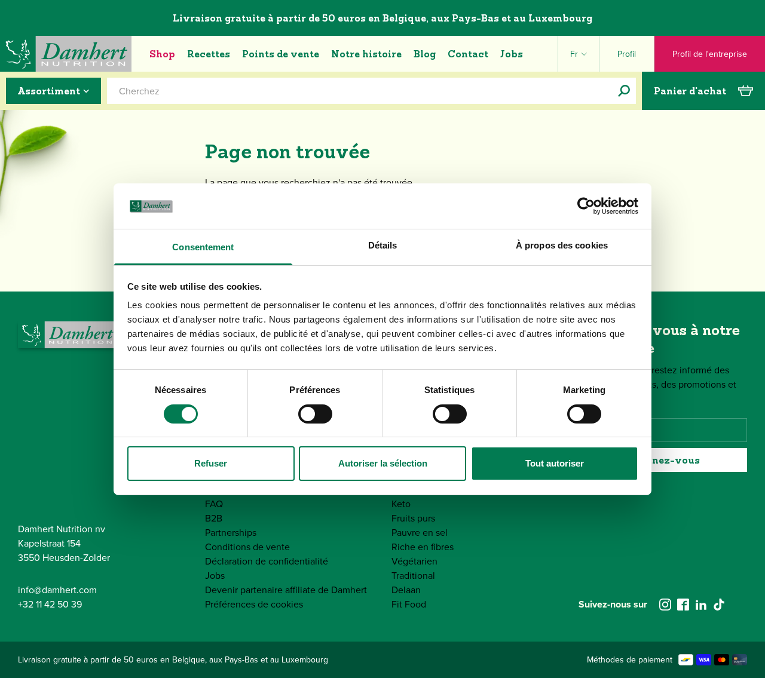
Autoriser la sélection (382, 463)
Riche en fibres (422, 547)
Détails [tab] (382, 245)
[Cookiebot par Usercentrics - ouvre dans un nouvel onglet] (586, 206)
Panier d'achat (690, 90)
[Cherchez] (624, 91)
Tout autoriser (554, 463)
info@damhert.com (57, 590)
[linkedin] (701, 604)
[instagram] (665, 604)
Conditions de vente (247, 547)
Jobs (511, 53)
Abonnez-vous (663, 460)
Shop (162, 53)
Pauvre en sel (419, 532)
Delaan (406, 590)
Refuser (210, 463)
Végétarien (414, 561)
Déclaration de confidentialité (266, 561)
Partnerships (230, 532)
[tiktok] (719, 604)
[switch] (315, 414)
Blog (425, 53)
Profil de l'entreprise (709, 54)
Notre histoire (366, 53)
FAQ (214, 504)
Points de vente (280, 53)
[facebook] (683, 604)
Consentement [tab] (203, 247)
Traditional (413, 575)
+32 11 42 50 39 (50, 604)
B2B (213, 518)
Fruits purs (413, 518)
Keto (401, 504)
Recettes (208, 53)
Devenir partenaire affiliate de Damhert (286, 590)
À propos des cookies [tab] (562, 245)
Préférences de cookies (254, 604)
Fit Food (408, 604)
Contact (468, 53)
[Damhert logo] (65, 54)
